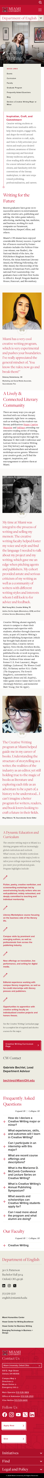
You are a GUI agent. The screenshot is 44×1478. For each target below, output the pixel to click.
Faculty (10, 83)
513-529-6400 (21, 1400)
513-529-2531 (27, 1396)
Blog (9, 97)
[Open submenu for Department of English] (41, 18)
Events (9, 74)
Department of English (19, 18)
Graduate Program (14, 88)
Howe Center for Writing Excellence (17, 1322)
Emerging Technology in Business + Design (17, 1331)
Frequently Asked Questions (19, 92)
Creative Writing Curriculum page (19, 1045)
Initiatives (10, 1452)
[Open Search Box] (40, 2)
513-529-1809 (22, 1392)
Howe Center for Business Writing (17, 1326)
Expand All (20, 1111)
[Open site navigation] (40, 10)
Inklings (21, 427)
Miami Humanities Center (13, 1317)
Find (6, 1461)
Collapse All (34, 1111)
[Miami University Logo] (11, 9)
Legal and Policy (15, 1469)
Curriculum (11, 78)
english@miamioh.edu (14, 1297)
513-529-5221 (9, 1293)
